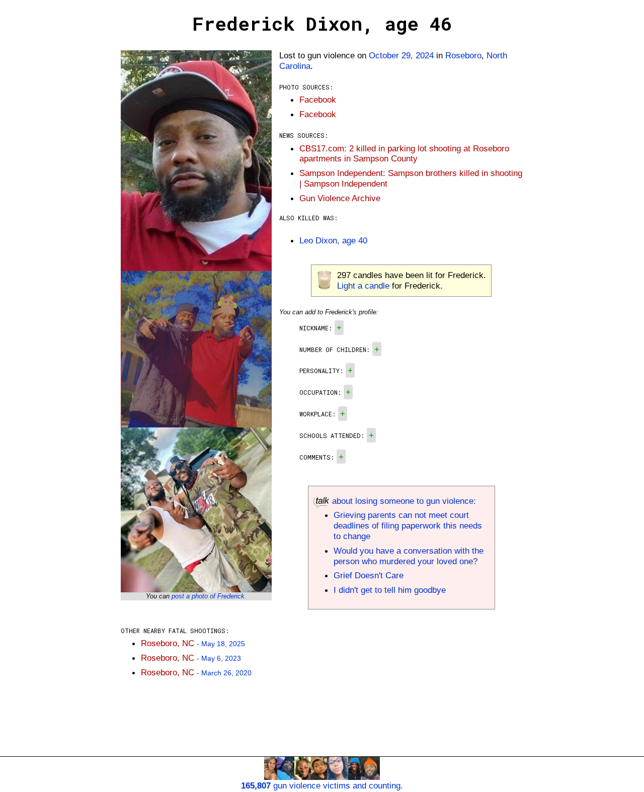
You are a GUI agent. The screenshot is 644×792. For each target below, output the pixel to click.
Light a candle (363, 286)
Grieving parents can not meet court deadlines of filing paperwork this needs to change (408, 525)
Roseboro (463, 55)
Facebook (317, 100)
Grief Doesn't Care (369, 575)
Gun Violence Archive (339, 198)
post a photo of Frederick (208, 596)
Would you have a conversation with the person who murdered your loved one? (409, 556)
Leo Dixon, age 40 (333, 240)
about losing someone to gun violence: (403, 501)
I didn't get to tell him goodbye (390, 590)
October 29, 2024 (401, 55)
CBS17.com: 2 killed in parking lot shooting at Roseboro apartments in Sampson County (404, 153)
